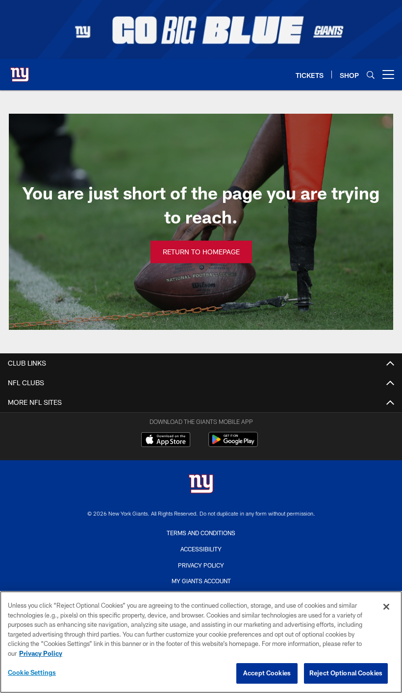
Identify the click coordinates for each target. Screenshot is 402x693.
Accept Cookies (267, 673)
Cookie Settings (32, 672)
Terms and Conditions (201, 532)
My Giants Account (201, 580)
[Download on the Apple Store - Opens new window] (166, 440)
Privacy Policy (201, 565)
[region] (201, 642)
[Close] (386, 607)
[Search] (371, 74)
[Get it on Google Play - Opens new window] (233, 444)
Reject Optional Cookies (345, 673)
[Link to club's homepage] (19, 70)
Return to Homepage (201, 252)
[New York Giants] (201, 485)
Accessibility (201, 548)
